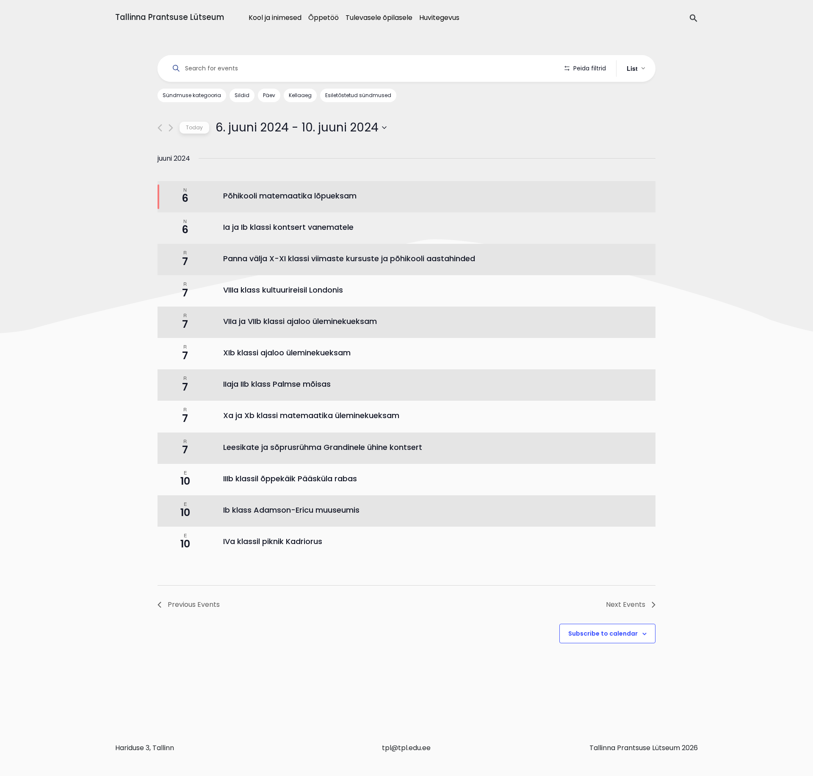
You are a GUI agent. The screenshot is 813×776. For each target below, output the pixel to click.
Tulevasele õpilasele (379, 17)
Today (194, 127)
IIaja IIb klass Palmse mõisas (277, 384)
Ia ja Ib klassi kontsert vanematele (288, 227)
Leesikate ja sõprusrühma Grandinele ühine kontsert (322, 447)
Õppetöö (323, 17)
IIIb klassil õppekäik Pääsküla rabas (290, 478)
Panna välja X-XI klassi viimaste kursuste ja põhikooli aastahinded (349, 258)
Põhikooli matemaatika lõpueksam (290, 195)
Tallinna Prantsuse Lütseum (169, 17)
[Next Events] (171, 128)
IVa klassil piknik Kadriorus (272, 541)
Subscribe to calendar (603, 633)
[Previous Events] (160, 128)
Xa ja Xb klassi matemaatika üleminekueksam (311, 415)
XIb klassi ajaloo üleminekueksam (287, 352)
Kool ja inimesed (275, 17)
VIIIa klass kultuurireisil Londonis (283, 290)
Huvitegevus (439, 17)
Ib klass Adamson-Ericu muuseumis (291, 510)
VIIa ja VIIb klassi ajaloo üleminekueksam (300, 321)
